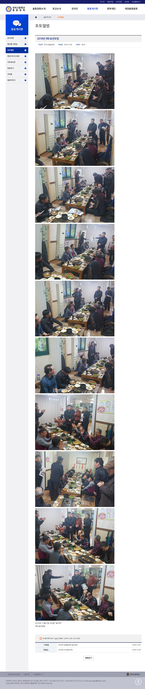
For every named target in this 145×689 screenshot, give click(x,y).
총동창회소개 (39, 9)
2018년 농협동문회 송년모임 (67, 645)
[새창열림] (133, 674)
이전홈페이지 (136, 2)
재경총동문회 (131, 9)
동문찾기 (10, 68)
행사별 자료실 (12, 44)
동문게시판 (92, 9)
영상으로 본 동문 (13, 56)
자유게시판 (11, 62)
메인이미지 (11, 80)
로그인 (102, 2)
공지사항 (10, 38)
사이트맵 (119, 2)
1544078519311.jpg (49, 638)
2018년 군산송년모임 (65, 650)
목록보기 (88, 658)
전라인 (74, 9)
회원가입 (110, 2)
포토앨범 (10, 50)
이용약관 (26, 674)
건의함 (126, 2)
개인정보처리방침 (13, 674)
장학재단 (111, 9)
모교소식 (57, 9)
